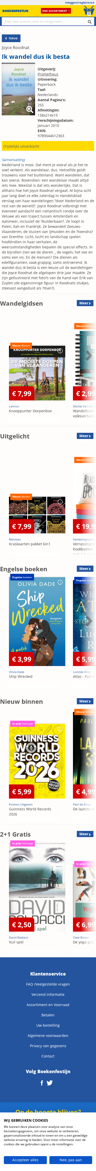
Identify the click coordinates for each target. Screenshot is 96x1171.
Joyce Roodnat (15, 47)
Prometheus (48, 74)
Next (88, 368)
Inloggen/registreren (79, 2)
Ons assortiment (54, 11)
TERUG (12, 38)
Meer (83, 303)
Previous (5, 368)
